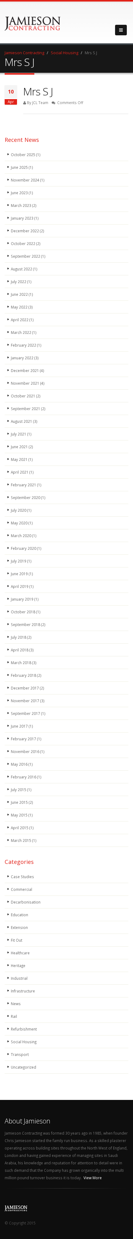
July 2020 (21, 510)
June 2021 (22, 446)
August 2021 (24, 421)
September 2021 (28, 408)
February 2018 (26, 675)
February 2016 (26, 776)
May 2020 (22, 522)
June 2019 (22, 573)
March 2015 (23, 840)
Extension (19, 927)
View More (93, 1177)
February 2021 (26, 484)
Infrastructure (23, 990)
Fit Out (16, 940)
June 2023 (22, 192)
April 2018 (22, 649)
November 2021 (28, 383)
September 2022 (28, 256)
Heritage (18, 965)
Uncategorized (23, 1067)
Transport (20, 1054)
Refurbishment (24, 1029)
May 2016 (22, 764)
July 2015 (21, 789)
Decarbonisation (26, 902)
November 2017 (28, 700)
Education (19, 914)
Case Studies (22, 876)
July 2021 (21, 433)
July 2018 (21, 637)
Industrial (19, 978)
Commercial (21, 889)
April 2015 (22, 827)
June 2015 (22, 802)
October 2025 (26, 154)
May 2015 (22, 814)
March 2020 (23, 535)
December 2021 (27, 370)
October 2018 (26, 611)
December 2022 (27, 230)
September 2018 (28, 624)
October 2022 (26, 243)
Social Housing (23, 1041)
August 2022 (24, 268)
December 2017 (27, 687)
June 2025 (22, 167)
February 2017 (26, 738)
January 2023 (25, 218)
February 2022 (26, 345)
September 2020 (28, 497)
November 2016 (28, 751)
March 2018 (23, 662)
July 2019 (21, 560)
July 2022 (21, 281)
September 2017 (28, 713)
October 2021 (26, 395)
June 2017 (22, 726)
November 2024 (28, 179)
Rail (14, 1016)
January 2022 (25, 357)
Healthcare (20, 952)
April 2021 (22, 472)
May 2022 (22, 306)
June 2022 (22, 294)
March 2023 (23, 205)
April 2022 (22, 319)
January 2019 (25, 599)
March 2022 (23, 332)
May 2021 (22, 459)
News (16, 1003)
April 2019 (22, 586)
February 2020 (26, 548)
